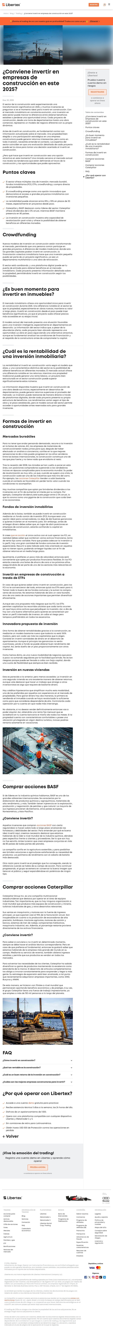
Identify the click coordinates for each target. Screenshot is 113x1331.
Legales (98, 1214)
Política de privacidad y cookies (100, 1222)
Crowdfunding (92, 131)
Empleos (79, 1256)
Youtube (97, 1277)
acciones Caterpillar (29, 478)
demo (31, 1103)
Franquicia (80, 1234)
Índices (6, 1234)
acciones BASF (44, 825)
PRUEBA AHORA (37, 1167)
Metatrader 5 (45, 1220)
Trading (19, 13)
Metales (7, 1230)
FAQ (87, 171)
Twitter (89, 1277)
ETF (5, 1243)
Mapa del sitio (100, 1227)
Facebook (85, 1277)
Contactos (80, 1217)
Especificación (82, 1242)
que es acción (18, 535)
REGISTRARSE (97, 92)
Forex (6, 1227)
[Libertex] (11, 4)
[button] (109, 5)
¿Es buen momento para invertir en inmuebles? (94, 138)
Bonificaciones (9, 1246)
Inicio (6, 13)
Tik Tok (100, 1277)
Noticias (25, 1219)
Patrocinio (80, 1230)
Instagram (93, 1277)
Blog (11, 13)
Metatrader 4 (45, 1217)
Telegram (104, 1277)
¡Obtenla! (94, 21)
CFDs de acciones (11, 1224)
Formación (26, 1222)
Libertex (43, 1214)
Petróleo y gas (9, 1240)
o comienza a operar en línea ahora (38, 1173)
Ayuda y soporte (101, 1217)
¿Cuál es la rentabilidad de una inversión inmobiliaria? (97, 146)
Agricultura (8, 1237)
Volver (12, 1136)
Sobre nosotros (82, 1214)
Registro (94, 4)
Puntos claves (92, 127)
